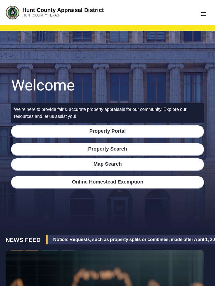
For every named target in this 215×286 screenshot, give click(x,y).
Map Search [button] (108, 164)
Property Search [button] (107, 149)
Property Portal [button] (107, 131)
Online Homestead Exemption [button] (107, 182)
